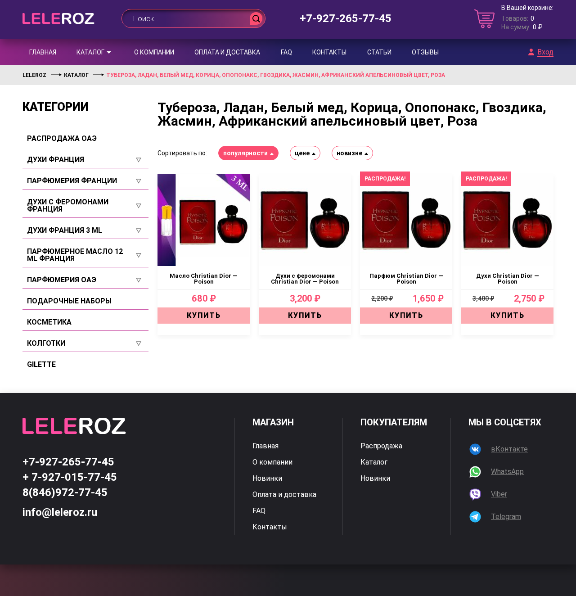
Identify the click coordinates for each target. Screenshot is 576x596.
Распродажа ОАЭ (62, 138)
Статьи (379, 52)
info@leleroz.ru (59, 512)
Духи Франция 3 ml (64, 230)
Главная (42, 52)
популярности (245, 153)
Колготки (46, 343)
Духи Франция (55, 159)
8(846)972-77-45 (65, 492)
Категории (55, 107)
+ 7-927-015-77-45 (69, 477)
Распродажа (381, 446)
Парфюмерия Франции (72, 181)
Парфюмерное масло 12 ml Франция (75, 255)
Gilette (41, 364)
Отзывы (425, 52)
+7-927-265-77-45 (346, 18)
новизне (349, 153)
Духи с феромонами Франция (67, 206)
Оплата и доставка (227, 52)
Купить (204, 315)
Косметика (49, 322)
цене (302, 153)
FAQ (286, 52)
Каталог (90, 52)
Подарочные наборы (69, 301)
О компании (154, 52)
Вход (545, 52)
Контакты (329, 52)
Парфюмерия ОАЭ (61, 280)
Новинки (267, 478)
